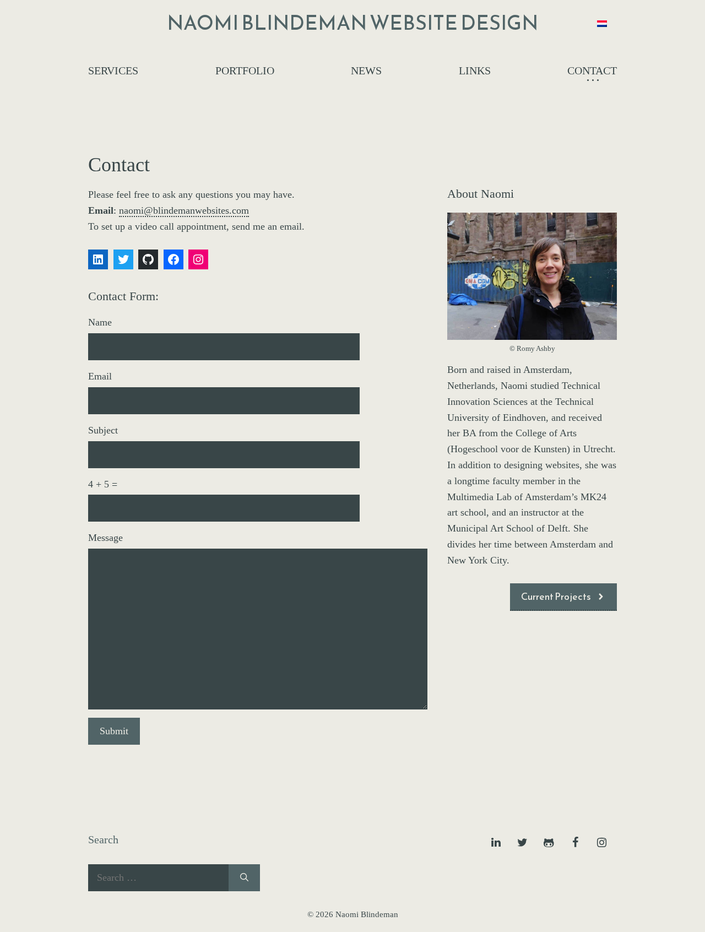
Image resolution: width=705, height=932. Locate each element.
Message (105, 537)
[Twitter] (522, 842)
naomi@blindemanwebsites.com (184, 210)
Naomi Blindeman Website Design (352, 22)
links (475, 70)
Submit (114, 730)
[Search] (244, 877)
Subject (103, 430)
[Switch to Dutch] (602, 23)
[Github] (549, 842)
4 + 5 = (102, 484)
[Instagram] (601, 842)
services (113, 70)
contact (592, 70)
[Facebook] (575, 842)
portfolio (244, 70)
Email (100, 376)
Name (100, 322)
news (366, 70)
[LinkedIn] (496, 842)
